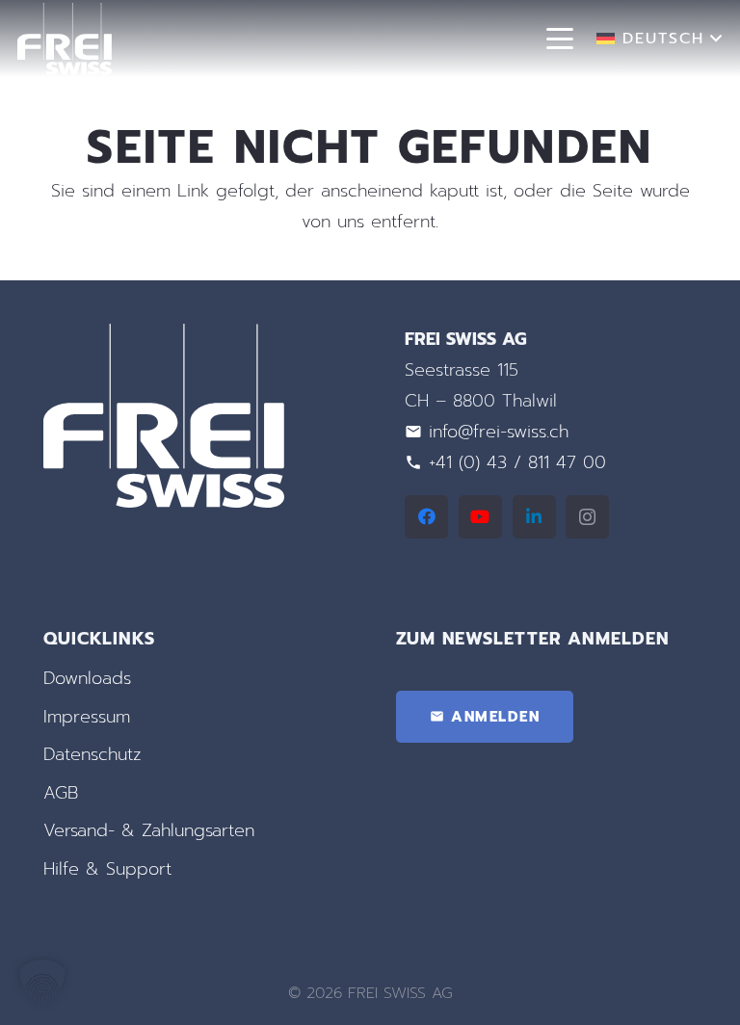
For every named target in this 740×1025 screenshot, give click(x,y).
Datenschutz (92, 754)
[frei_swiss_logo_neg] (64, 39)
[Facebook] (426, 517)
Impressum (86, 716)
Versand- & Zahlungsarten (148, 830)
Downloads (87, 678)
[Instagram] (587, 517)
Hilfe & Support (107, 868)
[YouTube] (480, 517)
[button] (560, 38)
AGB (60, 792)
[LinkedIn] (534, 517)
